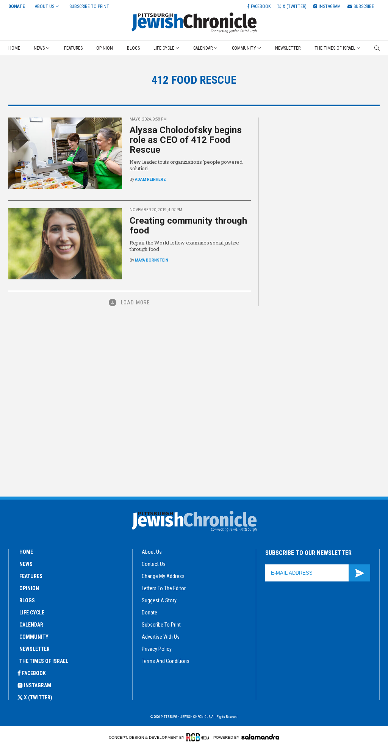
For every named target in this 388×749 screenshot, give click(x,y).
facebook (34, 673)
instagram (37, 685)
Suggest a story (159, 600)
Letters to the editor (164, 588)
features (30, 576)
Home (14, 48)
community (33, 637)
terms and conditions (165, 661)
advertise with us (161, 637)
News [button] (39, 48)
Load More (135, 302)
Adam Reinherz (150, 179)
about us (152, 552)
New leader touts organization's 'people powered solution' (186, 165)
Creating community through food (188, 225)
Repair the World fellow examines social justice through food (184, 245)
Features (73, 48)
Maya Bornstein (151, 260)
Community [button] (244, 48)
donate (149, 613)
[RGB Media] (199, 737)
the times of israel (43, 661)
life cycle (31, 613)
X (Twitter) (38, 697)
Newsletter (287, 48)
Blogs (133, 48)
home (26, 552)
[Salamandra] (260, 737)
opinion (29, 588)
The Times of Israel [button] (334, 48)
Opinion (104, 48)
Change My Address (163, 576)
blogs (27, 600)
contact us (154, 564)
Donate (16, 6)
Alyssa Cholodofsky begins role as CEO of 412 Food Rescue (186, 140)
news (26, 564)
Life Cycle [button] (163, 48)
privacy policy (157, 649)
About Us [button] (44, 6)
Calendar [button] (203, 48)
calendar (31, 625)
